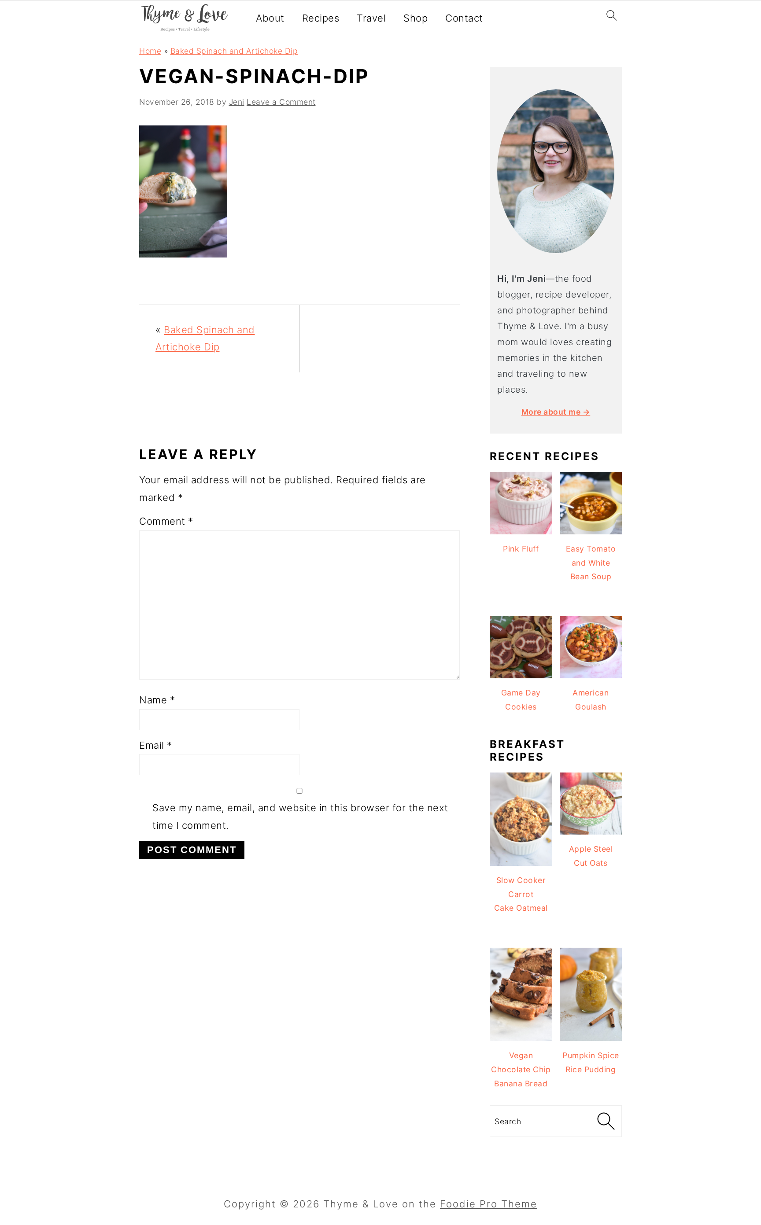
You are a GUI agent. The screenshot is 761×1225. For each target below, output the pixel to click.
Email (155, 745)
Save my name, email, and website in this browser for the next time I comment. (300, 816)
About (270, 18)
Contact (464, 18)
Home (150, 50)
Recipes (321, 18)
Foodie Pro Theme (488, 1204)
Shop (415, 18)
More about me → (556, 411)
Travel (371, 18)
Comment (166, 521)
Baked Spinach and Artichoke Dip (234, 50)
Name (157, 700)
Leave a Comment (281, 102)
